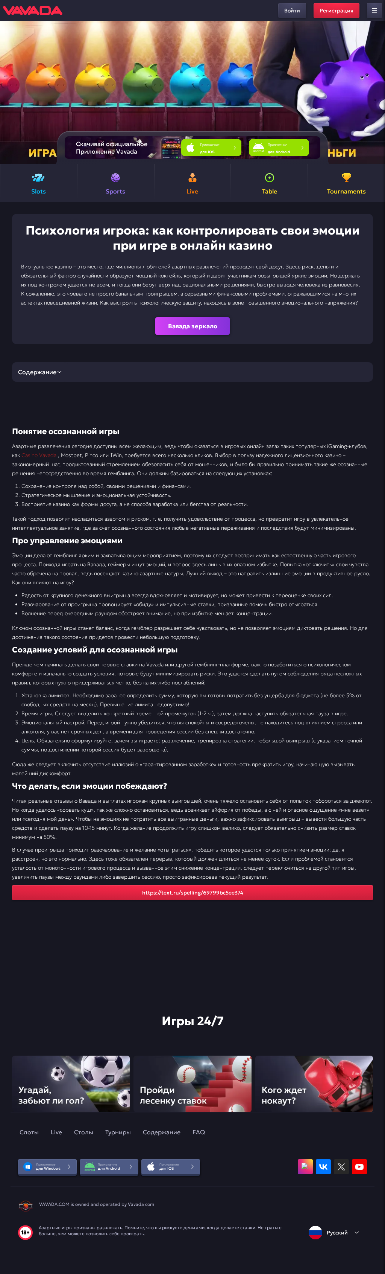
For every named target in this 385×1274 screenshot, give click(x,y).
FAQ (198, 1132)
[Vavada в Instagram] (305, 1166)
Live (56, 1132)
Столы (83, 1132)
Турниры (118, 1132)
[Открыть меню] (374, 10)
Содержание (161, 1132)
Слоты (29, 1132)
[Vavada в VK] (323, 1166)
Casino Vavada (39, 455)
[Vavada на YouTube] (359, 1166)
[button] (376, 92)
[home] (32, 10)
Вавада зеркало (192, 326)
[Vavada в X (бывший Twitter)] (341, 1166)
